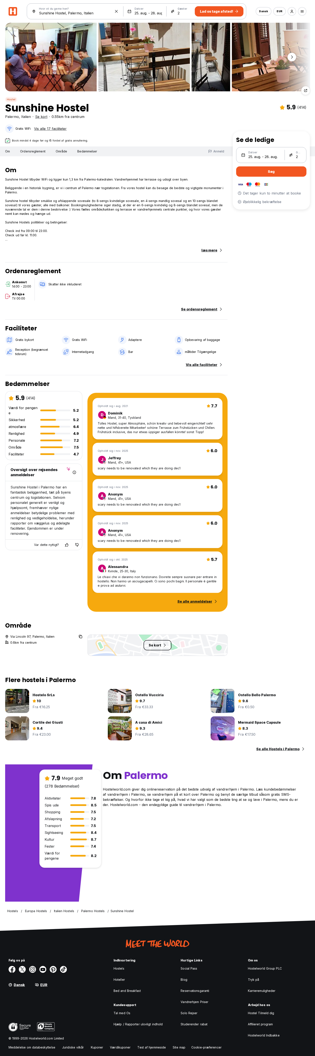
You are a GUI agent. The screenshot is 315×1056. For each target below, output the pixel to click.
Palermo (12, 116)
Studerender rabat (194, 1024)
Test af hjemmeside (151, 1047)
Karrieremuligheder (262, 991)
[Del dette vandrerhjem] (305, 90)
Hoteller (119, 979)
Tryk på (253, 979)
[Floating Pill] (292, 57)
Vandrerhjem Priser (194, 1002)
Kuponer (97, 1047)
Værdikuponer (120, 1047)
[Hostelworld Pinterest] (53, 969)
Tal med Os (122, 1013)
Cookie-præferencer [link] (206, 1047)
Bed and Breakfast (127, 991)
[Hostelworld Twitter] (22, 969)
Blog (184, 979)
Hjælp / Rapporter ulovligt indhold (138, 1024)
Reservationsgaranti (195, 991)
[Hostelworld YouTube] (42, 969)
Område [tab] (61, 151)
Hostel (11, 99)
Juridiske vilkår (73, 1047)
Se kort (41, 116)
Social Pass (189, 968)
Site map (179, 1047)
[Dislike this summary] (77, 545)
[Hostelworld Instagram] (32, 969)
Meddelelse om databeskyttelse (32, 1047)
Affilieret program (260, 1024)
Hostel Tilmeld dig (261, 1013)
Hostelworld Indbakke (264, 1035)
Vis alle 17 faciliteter (50, 129)
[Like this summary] (66, 545)
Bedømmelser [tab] (87, 151)
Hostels (119, 968)
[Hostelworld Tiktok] (63, 969)
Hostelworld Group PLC (265, 968)
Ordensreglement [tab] (32, 151)
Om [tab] (7, 151)
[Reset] (116, 11)
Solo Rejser (189, 1013)
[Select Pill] (292, 11)
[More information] (74, 472)
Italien (26, 116)
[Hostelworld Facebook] (12, 969)
